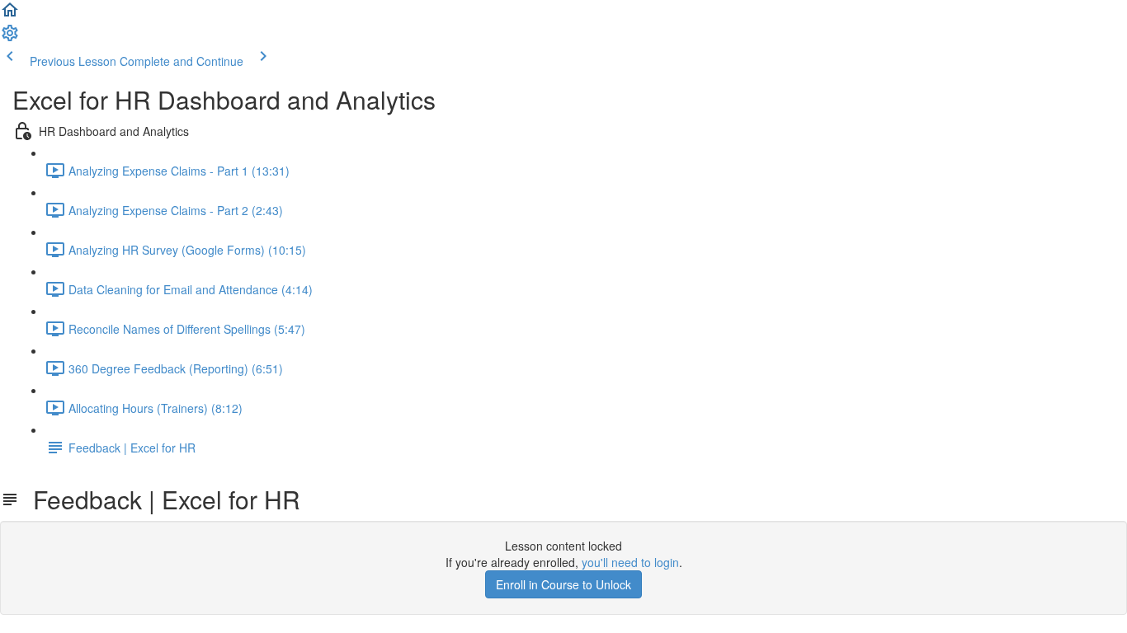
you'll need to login (630, 562)
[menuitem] (10, 38)
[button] (10, 15)
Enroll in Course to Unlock (563, 584)
